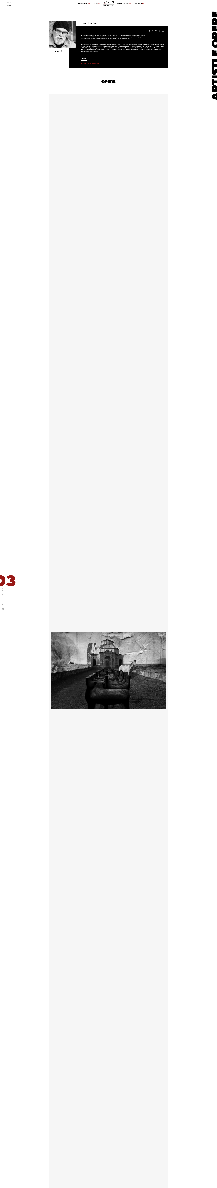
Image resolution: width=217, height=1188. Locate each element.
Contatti (139, 3)
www (57, 51)
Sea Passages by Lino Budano (90, 63)
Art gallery (9, 2)
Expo (97, 3)
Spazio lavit (9, 5)
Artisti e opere (124, 3)
